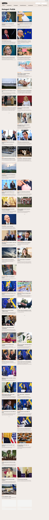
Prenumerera (31, 261)
